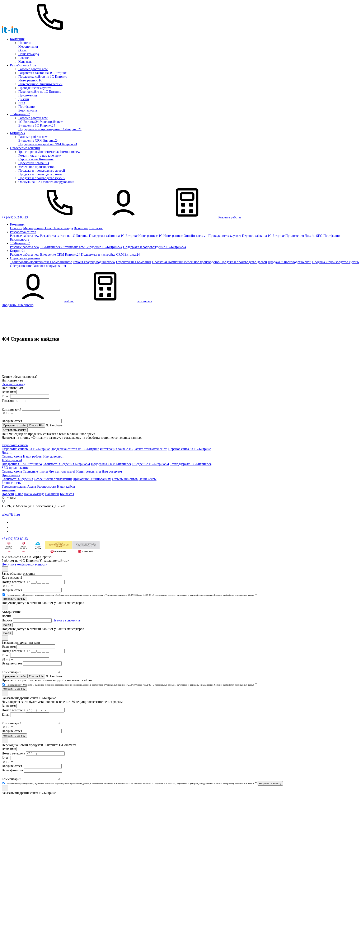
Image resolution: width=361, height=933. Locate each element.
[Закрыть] (5, 569)
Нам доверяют (53, 456)
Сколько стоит (12, 456)
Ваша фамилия (12, 770)
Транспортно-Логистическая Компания (49, 151)
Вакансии (25, 58)
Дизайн (23, 99)
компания (8, 490)
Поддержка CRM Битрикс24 (111, 464)
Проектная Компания (33, 163)
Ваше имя (9, 392)
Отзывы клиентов (125, 479)
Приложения (27, 95)
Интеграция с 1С (30, 80)
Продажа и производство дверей (41, 170)
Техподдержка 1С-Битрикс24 (190, 464)
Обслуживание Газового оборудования (46, 182)
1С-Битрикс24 (12, 460)
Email (5, 396)
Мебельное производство (36, 167)
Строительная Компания (35, 159)
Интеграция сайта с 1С (116, 449)
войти (68, 301)
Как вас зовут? (12, 577)
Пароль (7, 620)
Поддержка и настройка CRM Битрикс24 (47, 144)
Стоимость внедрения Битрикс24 (66, 464)
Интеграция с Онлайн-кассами (40, 84)
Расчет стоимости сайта (150, 449)
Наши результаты (88, 471)
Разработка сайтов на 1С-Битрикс (42, 73)
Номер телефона (13, 582)
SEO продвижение (15, 467)
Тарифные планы (35, 471)
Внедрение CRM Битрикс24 (38, 140)
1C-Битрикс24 (20, 114)
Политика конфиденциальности (24, 564)
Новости (24, 42)
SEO (21, 103)
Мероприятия (28, 46)
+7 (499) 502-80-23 (15, 217)
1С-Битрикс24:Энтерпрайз (40, 121)
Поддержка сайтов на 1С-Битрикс (42, 76)
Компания (17, 39)
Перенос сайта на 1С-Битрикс (39, 91)
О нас (22, 50)
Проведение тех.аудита (34, 88)
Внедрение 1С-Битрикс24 (150, 464)
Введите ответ (12, 421)
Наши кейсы (147, 479)
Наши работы (32, 456)
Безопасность (27, 110)
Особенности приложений (53, 479)
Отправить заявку (14, 429)
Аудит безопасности (41, 486)
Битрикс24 (17, 133)
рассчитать (144, 301)
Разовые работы (33, 69)
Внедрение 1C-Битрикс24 (36, 125)
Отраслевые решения (25, 148)
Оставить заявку (13, 384)
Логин (6, 616)
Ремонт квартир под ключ (39, 155)
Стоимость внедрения (17, 479)
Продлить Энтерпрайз (17, 305)
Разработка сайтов (23, 65)
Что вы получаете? (62, 471)
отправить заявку (14, 598)
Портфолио (26, 106)
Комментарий (11, 409)
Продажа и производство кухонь (41, 178)
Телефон (8, 400)
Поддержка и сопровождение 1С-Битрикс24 (49, 129)
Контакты (25, 61)
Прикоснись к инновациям (92, 479)
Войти (7, 624)
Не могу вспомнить (66, 620)
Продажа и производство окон (40, 174)
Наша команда (28, 54)
